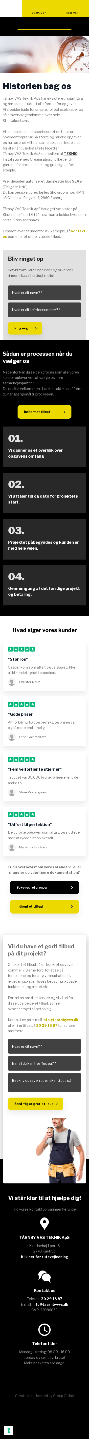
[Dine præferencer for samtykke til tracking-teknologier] (8, 1430)
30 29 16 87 (46, 1025)
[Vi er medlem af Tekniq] (44, 1377)
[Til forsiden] (44, 27)
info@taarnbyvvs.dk (60, 1020)
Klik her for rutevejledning (44, 1257)
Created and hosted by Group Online (44, 1396)
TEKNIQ (71, 153)
